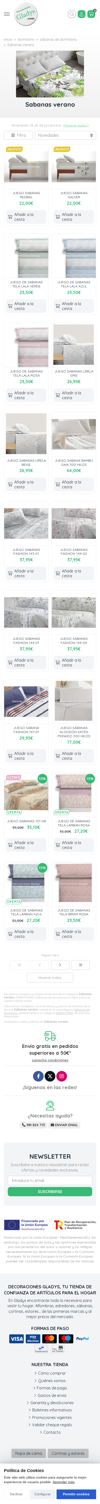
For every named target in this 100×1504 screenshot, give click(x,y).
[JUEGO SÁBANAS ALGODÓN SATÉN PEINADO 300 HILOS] (74, 702)
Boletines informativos (52, 1410)
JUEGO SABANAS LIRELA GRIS (73, 373)
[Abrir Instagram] (62, 1076)
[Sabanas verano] (19, 965)
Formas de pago (52, 1387)
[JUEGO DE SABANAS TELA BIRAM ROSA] (74, 884)
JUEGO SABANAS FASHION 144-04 (74, 640)
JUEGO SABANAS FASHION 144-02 (74, 551)
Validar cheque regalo (52, 1424)
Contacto (52, 1432)
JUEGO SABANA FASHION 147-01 (26, 730)
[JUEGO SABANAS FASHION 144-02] (74, 523)
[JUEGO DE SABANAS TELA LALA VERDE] (26, 256)
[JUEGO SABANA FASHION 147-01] (26, 702)
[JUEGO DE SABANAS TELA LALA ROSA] (26, 345)
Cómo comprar (52, 1373)
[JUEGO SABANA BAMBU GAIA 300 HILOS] (74, 434)
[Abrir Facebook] (38, 1076)
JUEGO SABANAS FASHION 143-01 (26, 551)
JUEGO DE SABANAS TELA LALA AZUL (73, 284)
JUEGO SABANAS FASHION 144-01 (26, 640)
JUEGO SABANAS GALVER (74, 195)
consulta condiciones (50, 1060)
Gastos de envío (52, 1395)
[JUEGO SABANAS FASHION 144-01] (26, 612)
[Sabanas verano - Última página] (80, 965)
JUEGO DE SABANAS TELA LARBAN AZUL (26, 912)
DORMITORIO (64, 1013)
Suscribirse (50, 1191)
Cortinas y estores (68, 1453)
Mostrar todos (75, 125)
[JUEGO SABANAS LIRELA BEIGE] (26, 434)
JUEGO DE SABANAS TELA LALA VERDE (26, 284)
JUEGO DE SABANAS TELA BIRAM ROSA (73, 912)
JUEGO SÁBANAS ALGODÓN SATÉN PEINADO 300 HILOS (74, 732)
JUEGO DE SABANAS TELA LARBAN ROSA (73, 823)
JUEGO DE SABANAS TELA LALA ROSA (26, 373)
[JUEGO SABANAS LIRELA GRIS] (74, 345)
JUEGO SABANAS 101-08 (26, 821)
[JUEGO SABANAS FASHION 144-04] (74, 612)
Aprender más (64, 1482)
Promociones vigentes (52, 1417)
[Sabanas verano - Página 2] (60, 965)
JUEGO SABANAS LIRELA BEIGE (26, 462)
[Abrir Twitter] (50, 1076)
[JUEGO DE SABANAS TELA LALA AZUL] (74, 256)
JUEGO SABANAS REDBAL (26, 195)
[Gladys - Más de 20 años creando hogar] (26, 14)
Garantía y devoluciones (52, 1402)
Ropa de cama (28, 1453)
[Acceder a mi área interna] (81, 14)
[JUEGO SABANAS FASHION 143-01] (26, 523)
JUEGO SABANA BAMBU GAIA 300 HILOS (74, 462)
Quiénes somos (52, 1380)
